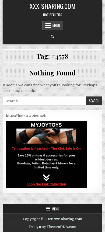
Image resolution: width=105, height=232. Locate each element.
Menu (56, 25)
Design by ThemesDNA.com (52, 227)
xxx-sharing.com (53, 6)
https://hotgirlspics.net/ (26, 115)
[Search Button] (52, 36)
